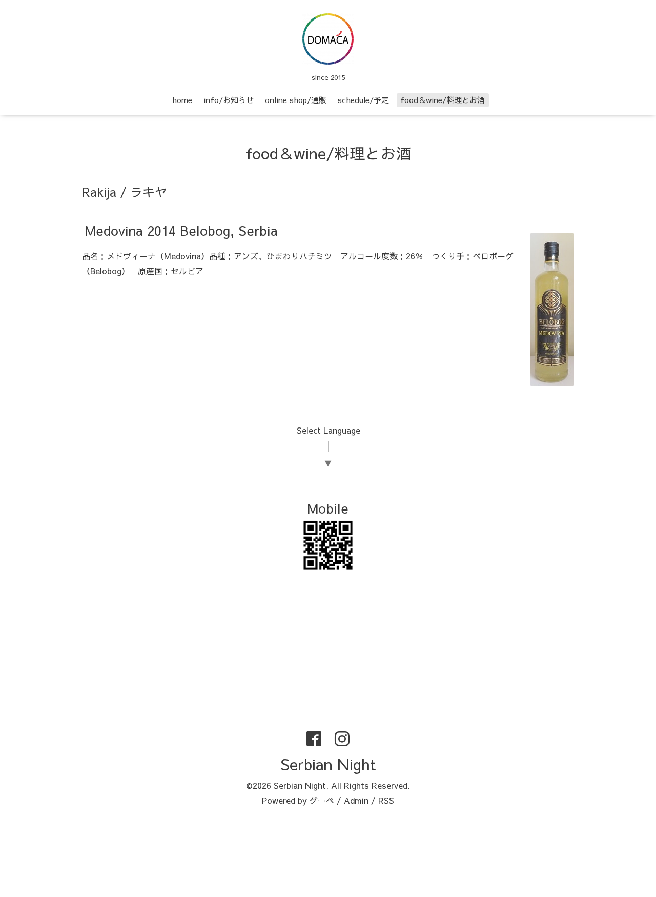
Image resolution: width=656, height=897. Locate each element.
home (182, 99)
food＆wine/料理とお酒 (442, 99)
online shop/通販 (295, 99)
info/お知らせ (228, 99)
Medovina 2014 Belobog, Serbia (181, 230)
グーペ (322, 800)
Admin (356, 800)
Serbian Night (328, 763)
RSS (386, 800)
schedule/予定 (363, 99)
